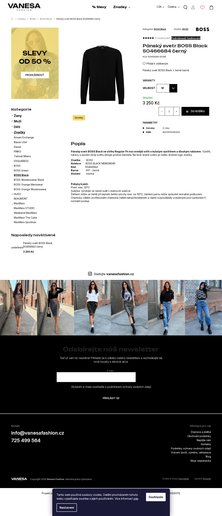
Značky (19, 132)
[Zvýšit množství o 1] (176, 111)
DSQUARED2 (21, 160)
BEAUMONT (21, 198)
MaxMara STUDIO (24, 208)
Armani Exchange (24, 137)
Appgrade (184, 478)
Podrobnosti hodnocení (185, 38)
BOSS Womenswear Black (29, 179)
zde (135, 498)
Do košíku (198, 111)
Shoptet (207, 478)
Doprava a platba (201, 431)
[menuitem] (99, 7)
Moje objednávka (201, 460)
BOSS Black (21, 175)
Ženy (18, 116)
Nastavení (66, 507)
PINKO (17, 151)
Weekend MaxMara (25, 212)
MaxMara (19, 203)
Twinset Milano (22, 156)
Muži (17, 121)
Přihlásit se (111, 398)
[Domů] (11, 19)
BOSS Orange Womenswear (30, 189)
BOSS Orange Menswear (28, 184)
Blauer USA (20, 142)
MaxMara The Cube (25, 217)
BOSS (17, 165)
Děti (17, 127)
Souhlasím (156, 497)
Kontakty (206, 444)
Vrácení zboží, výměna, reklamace (191, 452)
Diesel (17, 146)
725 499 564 (26, 440)
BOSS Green (21, 170)
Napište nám (204, 440)
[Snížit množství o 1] (162, 111)
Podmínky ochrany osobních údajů (191, 448)
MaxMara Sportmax (25, 222)
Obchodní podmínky (199, 436)
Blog (208, 456)
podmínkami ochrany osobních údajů (129, 387)
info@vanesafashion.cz (37, 433)
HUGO (17, 194)
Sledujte (114, 274)
